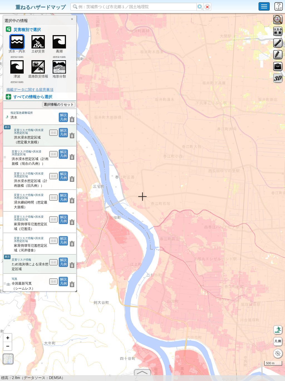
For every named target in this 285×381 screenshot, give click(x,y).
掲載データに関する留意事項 (29, 90)
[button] (7, 338)
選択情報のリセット (59, 104)
